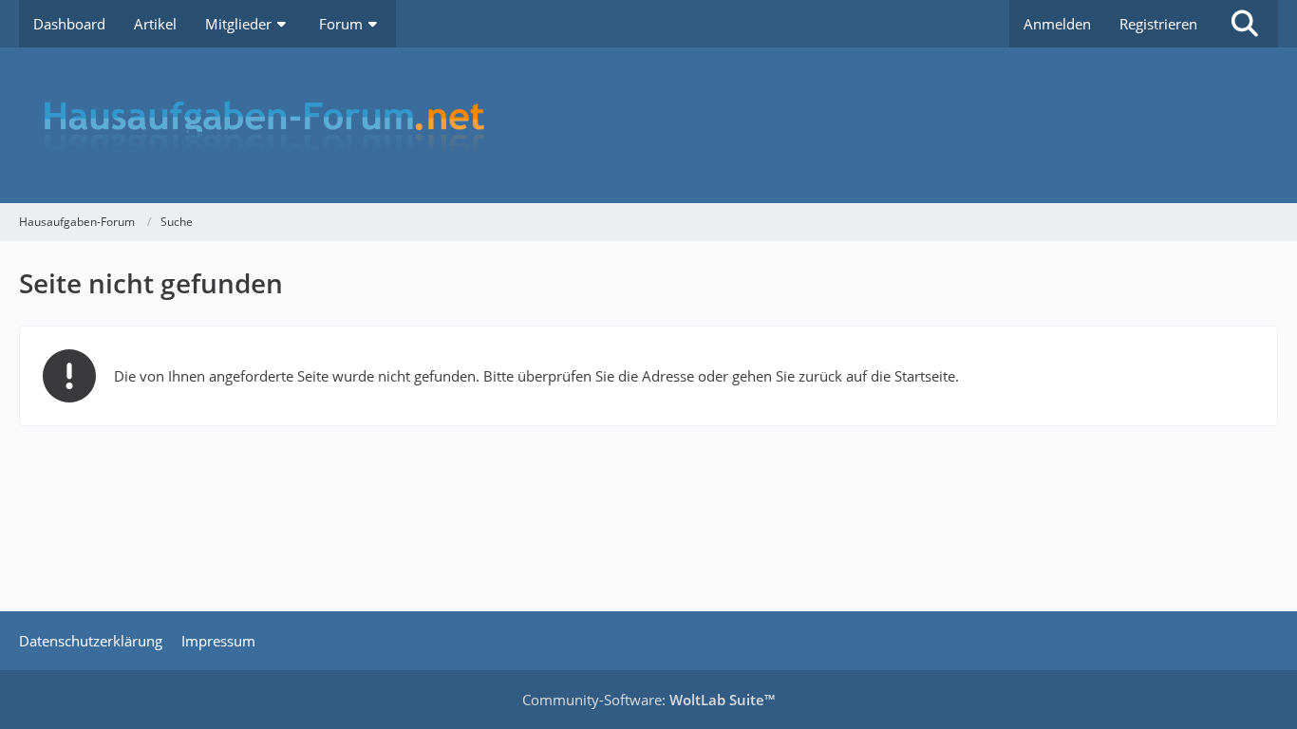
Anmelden (1057, 23)
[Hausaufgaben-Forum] (648, 125)
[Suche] (1245, 23)
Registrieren (1158, 23)
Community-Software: (648, 699)
